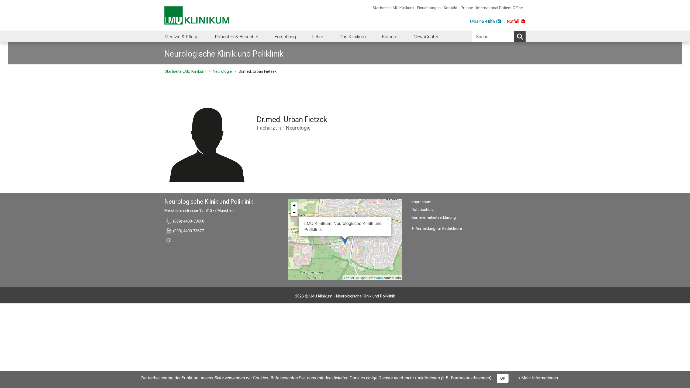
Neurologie (222, 71)
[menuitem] (181, 36)
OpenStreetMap (371, 277)
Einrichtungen (429, 8)
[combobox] (499, 36)
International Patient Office (499, 8)
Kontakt (450, 8)
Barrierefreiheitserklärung (434, 217)
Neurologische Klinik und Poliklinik (223, 53)
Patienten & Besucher (236, 36)
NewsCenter (425, 36)
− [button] (294, 212)
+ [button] (294, 205)
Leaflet (349, 277)
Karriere (389, 36)
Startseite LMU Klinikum (393, 8)
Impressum (422, 202)
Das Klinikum (352, 36)
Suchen (520, 36)
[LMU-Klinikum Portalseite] (196, 15)
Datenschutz (423, 209)
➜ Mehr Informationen (537, 377)
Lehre (317, 36)
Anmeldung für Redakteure (439, 228)
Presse (467, 8)
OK (502, 378)
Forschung (285, 36)
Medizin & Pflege (181, 36)
